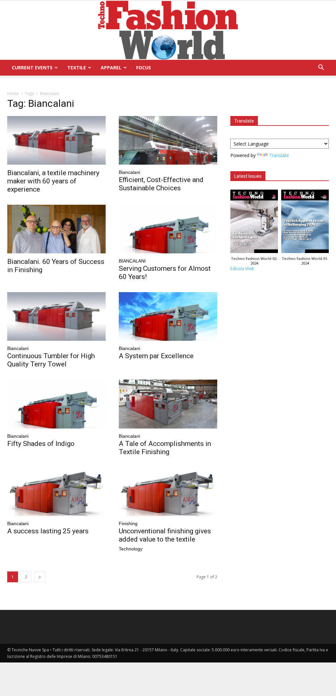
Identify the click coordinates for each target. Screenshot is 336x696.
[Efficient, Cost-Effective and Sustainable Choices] (168, 140)
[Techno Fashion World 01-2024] (305, 223)
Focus (143, 67)
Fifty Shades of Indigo (40, 444)
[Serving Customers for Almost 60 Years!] (168, 229)
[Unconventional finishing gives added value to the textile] (168, 491)
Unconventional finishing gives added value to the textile (165, 535)
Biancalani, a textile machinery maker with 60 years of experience (53, 181)
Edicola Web (242, 268)
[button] (321, 68)
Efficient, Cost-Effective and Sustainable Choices (161, 184)
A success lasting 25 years (48, 531)
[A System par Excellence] (168, 316)
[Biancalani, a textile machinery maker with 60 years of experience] (56, 140)
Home (13, 93)
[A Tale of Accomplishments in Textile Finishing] (168, 404)
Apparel (111, 67)
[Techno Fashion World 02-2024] (254, 223)
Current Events (32, 67)
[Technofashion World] (168, 30)
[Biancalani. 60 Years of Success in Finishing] (56, 229)
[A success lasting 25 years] (56, 491)
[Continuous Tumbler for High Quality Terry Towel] (56, 316)
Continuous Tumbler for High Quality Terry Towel (51, 360)
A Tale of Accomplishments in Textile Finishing (165, 448)
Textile (76, 67)
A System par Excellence (156, 356)
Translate (279, 155)
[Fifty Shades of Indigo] (56, 404)
